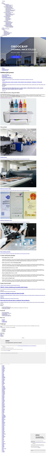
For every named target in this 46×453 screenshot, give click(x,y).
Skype (1, 334)
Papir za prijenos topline (9, 22)
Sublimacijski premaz (5, 70)
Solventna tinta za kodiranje (10, 8)
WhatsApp (1, 335)
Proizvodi (3, 3)
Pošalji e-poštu (2, 333)
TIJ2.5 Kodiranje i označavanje (8, 6)
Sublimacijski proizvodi (7, 21)
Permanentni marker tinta (9, 14)
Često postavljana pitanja (5, 28)
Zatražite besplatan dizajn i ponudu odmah (6, 97)
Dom (3, 2)
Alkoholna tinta (8, 15)
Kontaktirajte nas (4, 35)
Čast (4, 30)
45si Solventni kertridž (9, 7)
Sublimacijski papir (8, 24)
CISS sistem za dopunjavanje (10, 10)
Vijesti (3, 27)
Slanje (1, 326)
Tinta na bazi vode (8, 9)
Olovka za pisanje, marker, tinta (8, 12)
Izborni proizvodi (6, 4)
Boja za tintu (7, 17)
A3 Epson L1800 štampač (9, 26)
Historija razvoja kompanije (8, 32)
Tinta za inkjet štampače (7, 16)
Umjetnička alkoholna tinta (6, 314)
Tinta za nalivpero (8, 13)
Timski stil (5, 31)
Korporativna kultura (7, 33)
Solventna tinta (8, 19)
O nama (3, 29)
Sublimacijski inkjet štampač (8, 25)
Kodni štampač (8, 11)
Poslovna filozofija (6, 34)
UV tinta (7, 20)
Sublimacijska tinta (8, 23)
